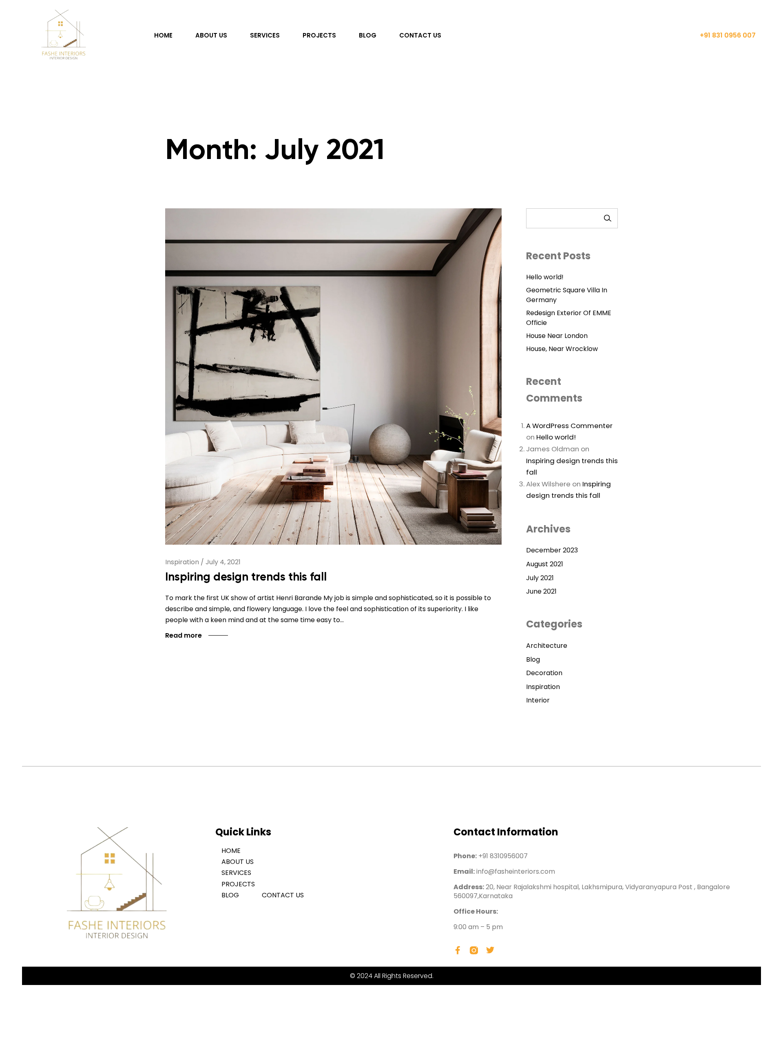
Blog (367, 35)
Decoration (544, 673)
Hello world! (545, 277)
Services (265, 35)
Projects (319, 35)
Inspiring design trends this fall (246, 576)
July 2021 (540, 578)
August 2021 (544, 564)
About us (211, 35)
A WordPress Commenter (569, 426)
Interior (538, 700)
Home (163, 35)
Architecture (546, 645)
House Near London (557, 335)
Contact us (420, 35)
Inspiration (543, 686)
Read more (183, 635)
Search (607, 218)
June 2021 (541, 591)
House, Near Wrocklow (562, 348)
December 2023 (552, 550)
